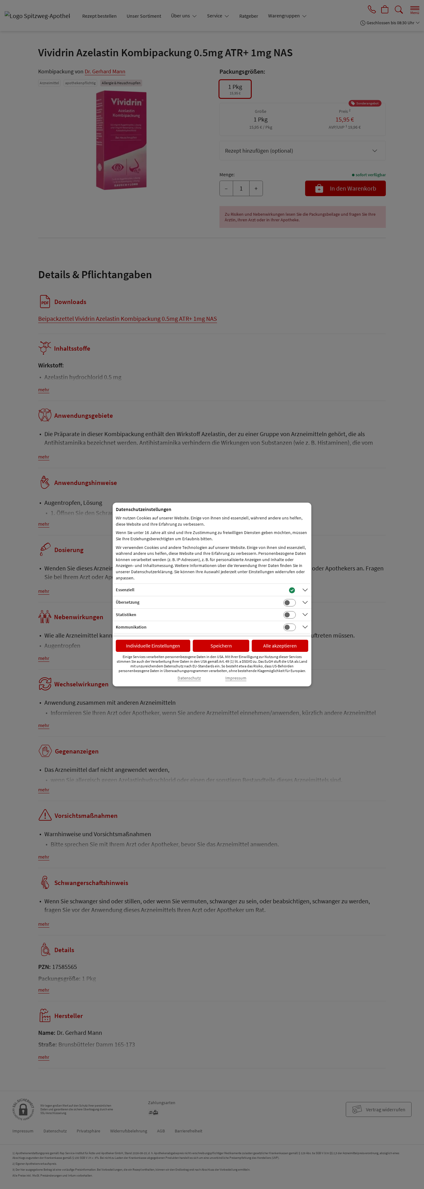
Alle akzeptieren (280, 646)
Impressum (235, 678)
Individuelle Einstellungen (153, 646)
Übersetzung (127, 602)
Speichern (221, 646)
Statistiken (126, 614)
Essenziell (125, 589)
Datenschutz (189, 678)
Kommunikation (131, 627)
